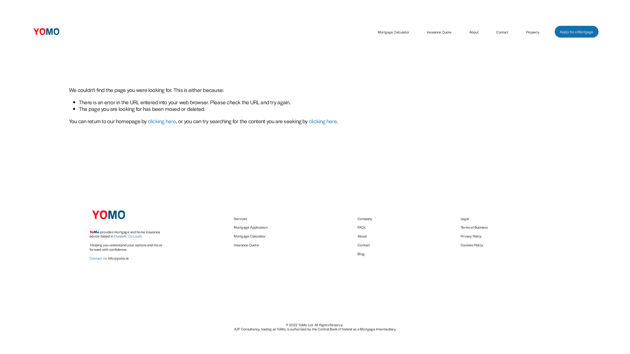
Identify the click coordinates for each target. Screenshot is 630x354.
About (474, 32)
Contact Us (98, 258)
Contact (502, 32)
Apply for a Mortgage (576, 31)
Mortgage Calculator (394, 32)
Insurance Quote (439, 32)
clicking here (162, 121)
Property (532, 32)
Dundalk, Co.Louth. (128, 236)
